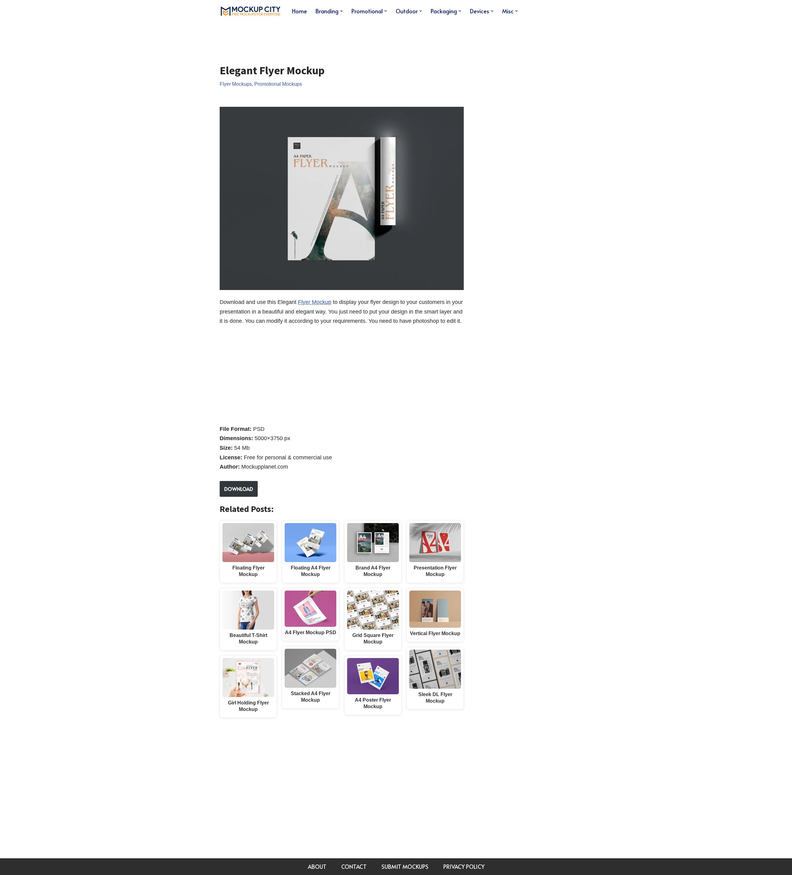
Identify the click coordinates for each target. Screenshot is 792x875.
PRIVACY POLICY (463, 866)
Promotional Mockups (278, 84)
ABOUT (317, 866)
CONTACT (354, 866)
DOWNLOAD (238, 488)
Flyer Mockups (236, 84)
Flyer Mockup (314, 302)
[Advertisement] (332, 38)
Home (299, 11)
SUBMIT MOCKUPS (404, 866)
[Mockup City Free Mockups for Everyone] (251, 11)
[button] (341, 11)
